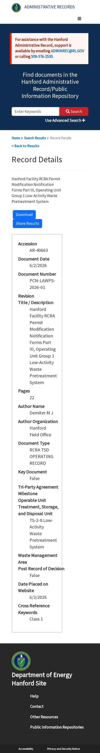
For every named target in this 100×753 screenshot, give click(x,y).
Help (34, 696)
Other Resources (44, 716)
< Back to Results (25, 145)
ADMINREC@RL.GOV (67, 50)
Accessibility (26, 748)
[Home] (16, 7)
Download (24, 214)
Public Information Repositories (57, 727)
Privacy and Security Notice (63, 748)
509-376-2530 (42, 56)
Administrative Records (49, 7)
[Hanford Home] (21, 660)
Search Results (35, 138)
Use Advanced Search (63, 120)
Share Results (27, 223)
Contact (36, 706)
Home (16, 138)
